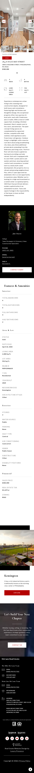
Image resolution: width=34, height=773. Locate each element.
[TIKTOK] (22, 738)
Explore (17, 592)
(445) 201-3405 (7, 250)
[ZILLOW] (27, 738)
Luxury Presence (17, 751)
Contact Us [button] (17, 645)
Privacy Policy (24, 761)
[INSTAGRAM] (12, 738)
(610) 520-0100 (10, 692)
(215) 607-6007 (10, 677)
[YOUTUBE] (17, 738)
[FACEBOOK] (7, 738)
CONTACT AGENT (17, 269)
